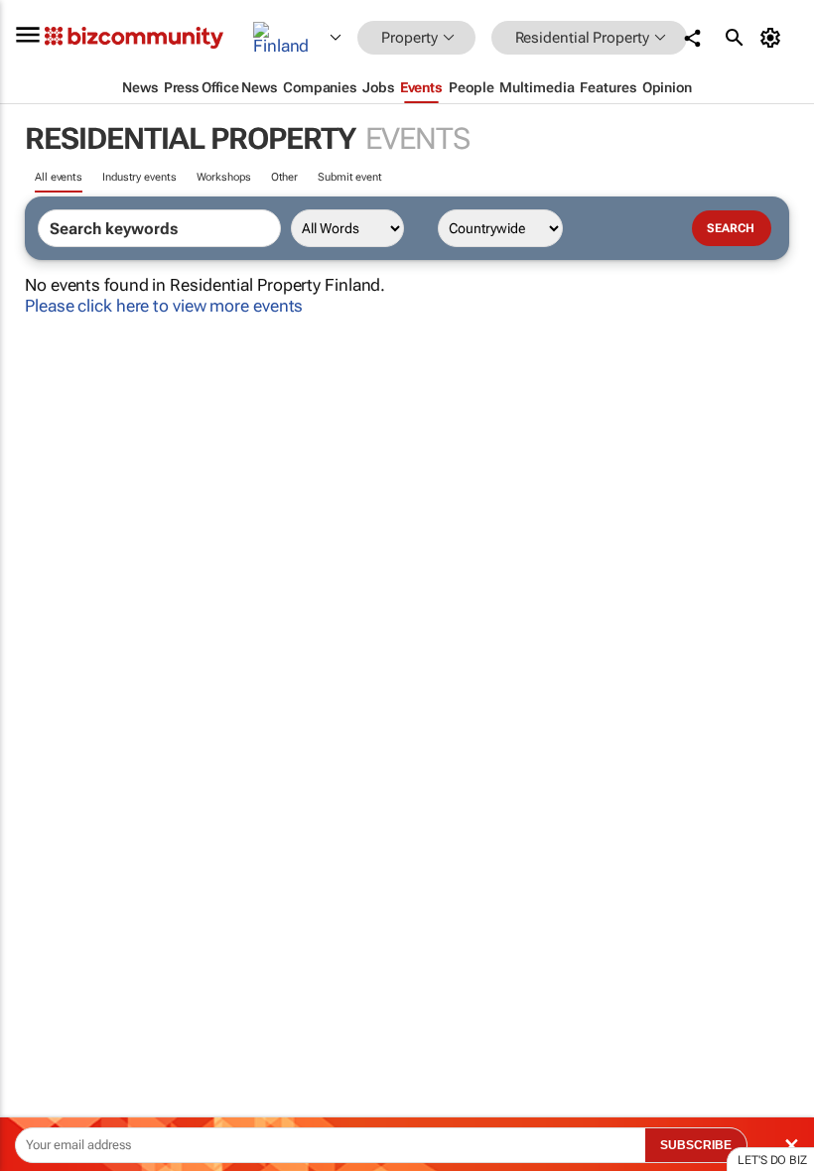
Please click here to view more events (164, 306)
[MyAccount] (773, 38)
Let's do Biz (772, 1160)
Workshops (224, 177)
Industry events (139, 177)
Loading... (37, 928)
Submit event (350, 177)
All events (58, 177)
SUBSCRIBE (696, 1145)
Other (285, 177)
